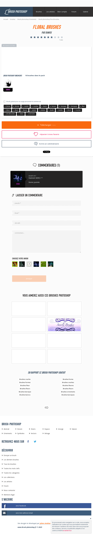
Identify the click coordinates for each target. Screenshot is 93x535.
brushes (78, 110)
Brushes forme (68, 379)
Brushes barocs (25, 395)
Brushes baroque (25, 392)
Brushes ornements (68, 392)
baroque (63, 106)
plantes (43, 110)
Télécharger (48, 125)
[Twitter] (35, 441)
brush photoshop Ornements (12, 76)
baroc (45, 106)
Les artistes (50, 12)
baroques (74, 106)
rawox (21, 114)
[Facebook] (28, 441)
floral (69, 110)
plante (34, 110)
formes (17, 106)
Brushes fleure (68, 389)
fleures (25, 110)
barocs (54, 106)
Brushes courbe (25, 379)
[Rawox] (8, 83)
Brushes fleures (68, 385)
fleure (16, 110)
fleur (83, 106)
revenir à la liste (10, 45)
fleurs (8, 110)
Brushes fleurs (25, 389)
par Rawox (46, 32)
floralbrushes (10, 114)
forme (8, 106)
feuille (52, 110)
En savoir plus (67, 530)
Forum (73, 12)
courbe (26, 106)
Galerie (85, 12)
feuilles (60, 110)
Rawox (8, 90)
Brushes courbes (68, 382)
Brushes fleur (25, 385)
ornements (31, 114)
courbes (35, 106)
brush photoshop (17, 12)
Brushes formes (25, 382)
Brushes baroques (68, 395)
